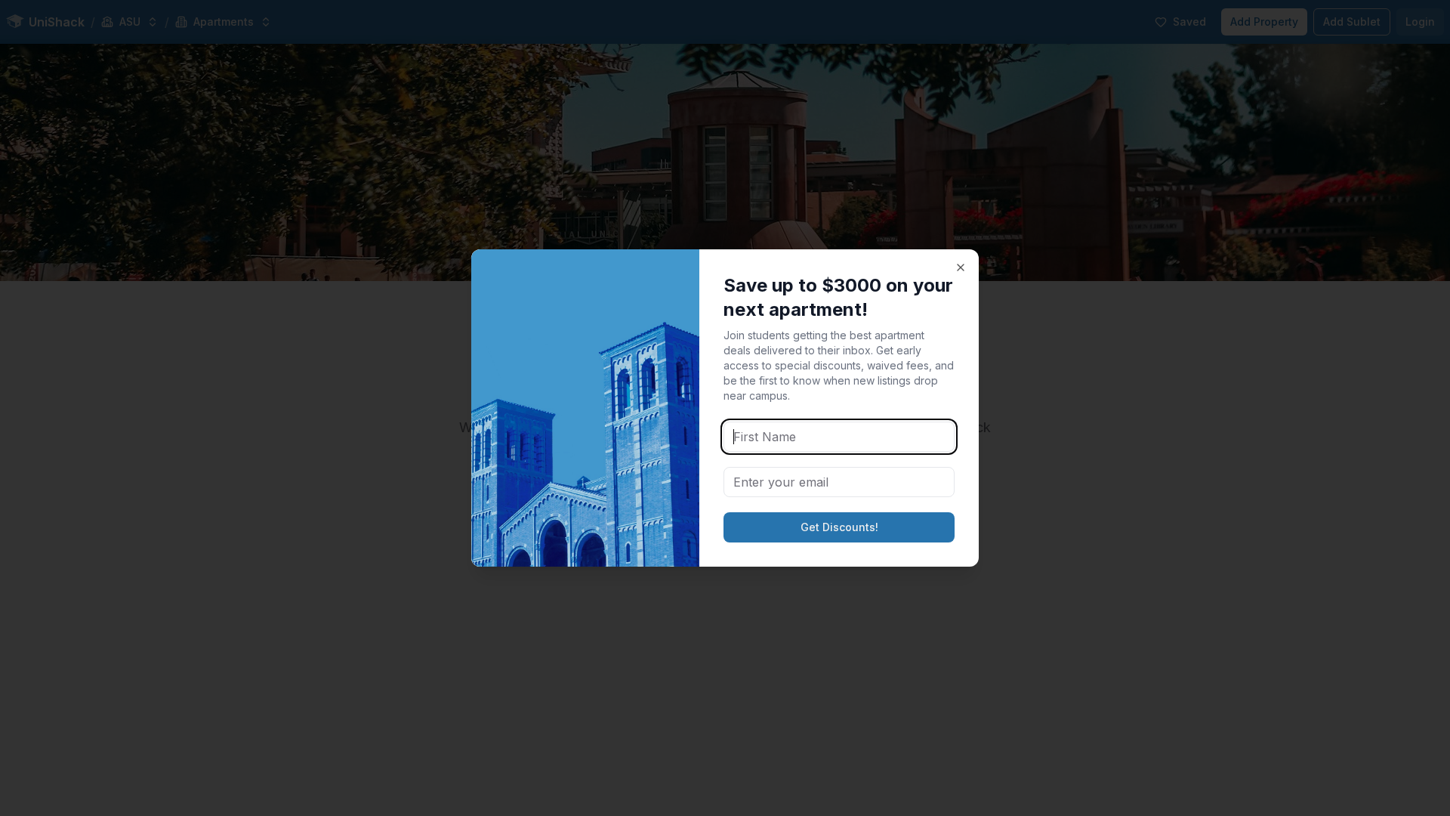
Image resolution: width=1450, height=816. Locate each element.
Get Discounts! (839, 527)
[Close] (961, 267)
